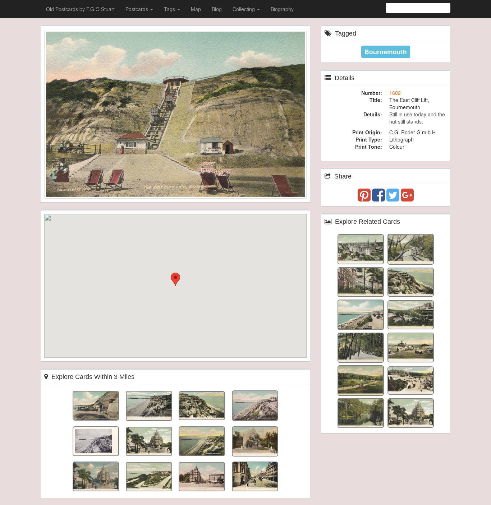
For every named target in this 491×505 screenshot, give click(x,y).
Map (196, 9)
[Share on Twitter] (393, 198)
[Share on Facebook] (379, 198)
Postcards (137, 9)
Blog (217, 9)
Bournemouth (385, 51)
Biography (282, 9)
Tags (170, 9)
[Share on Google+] (407, 198)
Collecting (244, 9)
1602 (395, 92)
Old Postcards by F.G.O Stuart (80, 9)
